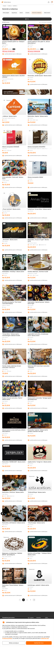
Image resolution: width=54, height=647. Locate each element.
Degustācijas (14, 12)
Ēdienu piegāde (6, 12)
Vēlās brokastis (47, 12)
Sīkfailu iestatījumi (14, 643)
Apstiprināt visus (38, 643)
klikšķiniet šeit (45, 638)
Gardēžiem (15, 5)
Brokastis (27, 12)
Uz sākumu (10, 5)
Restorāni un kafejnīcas (36, 12)
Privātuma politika (7, 638)
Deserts (21, 12)
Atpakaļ (4, 5)
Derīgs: (6, 51)
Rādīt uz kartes (6, 22)
